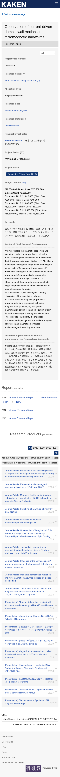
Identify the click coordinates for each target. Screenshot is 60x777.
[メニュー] (56, 4)
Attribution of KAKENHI (13, 762)
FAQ (4, 747)
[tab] (31, 434)
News (4, 752)
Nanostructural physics (16, 110)
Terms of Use (8, 757)
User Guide (7, 742)
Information (7, 736)
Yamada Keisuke (13, 140)
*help (24, 183)
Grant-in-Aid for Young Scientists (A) (22, 80)
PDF (20, 402)
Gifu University (12, 125)
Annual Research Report (21, 397)
